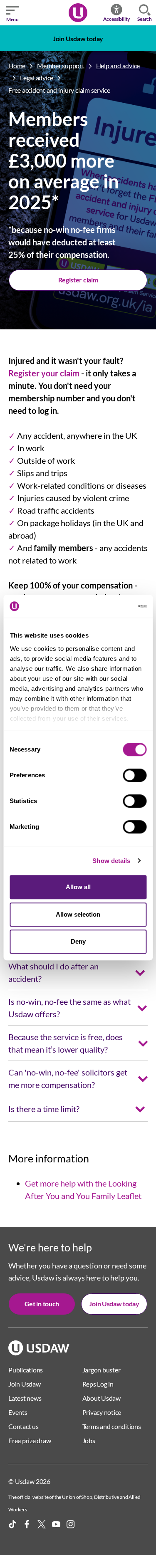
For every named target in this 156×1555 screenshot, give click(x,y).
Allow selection (78, 914)
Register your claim (43, 373)
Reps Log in (98, 1383)
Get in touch (42, 1304)
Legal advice (36, 78)
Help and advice (118, 65)
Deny (78, 941)
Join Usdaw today (78, 38)
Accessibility (116, 19)
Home (16, 65)
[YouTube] (56, 1524)
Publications (25, 1369)
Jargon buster (101, 1369)
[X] (41, 1524)
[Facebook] (27, 1524)
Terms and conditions (111, 1426)
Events (17, 1412)
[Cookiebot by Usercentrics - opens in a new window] (111, 606)
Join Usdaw (24, 1383)
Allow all (78, 886)
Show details (111, 860)
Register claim (78, 280)
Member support (60, 65)
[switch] (134, 775)
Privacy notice (101, 1412)
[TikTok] (12, 1524)
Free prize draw (29, 1440)
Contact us (23, 1426)
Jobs (88, 1440)
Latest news (24, 1398)
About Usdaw (101, 1398)
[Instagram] (71, 1524)
